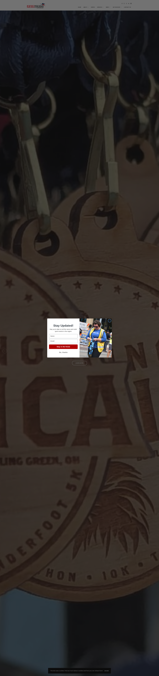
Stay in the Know (63, 347)
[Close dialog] (109, 320)
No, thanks (63, 352)
